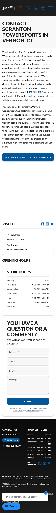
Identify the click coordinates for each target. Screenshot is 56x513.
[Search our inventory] (28, 8)
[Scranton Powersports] (13, 8)
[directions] (43, 8)
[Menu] (50, 8)
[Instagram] (47, 224)
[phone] (35, 8)
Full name (14, 352)
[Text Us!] (11, 506)
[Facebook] (43, 224)
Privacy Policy (18, 410)
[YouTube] (52, 224)
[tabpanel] (39, 446)
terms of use (15, 486)
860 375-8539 (20, 249)
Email (12, 371)
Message (13, 379)
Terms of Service (32, 410)
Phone (13, 361)
